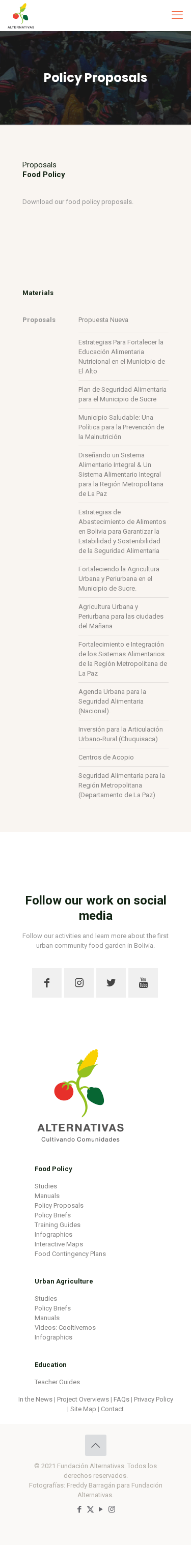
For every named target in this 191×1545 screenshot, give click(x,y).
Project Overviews (83, 1399)
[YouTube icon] (101, 1509)
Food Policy (53, 1169)
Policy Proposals (59, 1205)
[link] (80, 1090)
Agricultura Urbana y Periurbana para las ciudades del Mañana (120, 616)
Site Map (83, 1409)
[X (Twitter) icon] (90, 1509)
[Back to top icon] (95, 1445)
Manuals (47, 1196)
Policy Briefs (53, 1215)
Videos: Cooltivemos (65, 1327)
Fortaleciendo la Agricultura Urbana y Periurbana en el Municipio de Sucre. (118, 578)
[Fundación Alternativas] (21, 15)
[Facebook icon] (80, 1509)
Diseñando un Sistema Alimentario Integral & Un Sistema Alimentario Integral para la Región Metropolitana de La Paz (120, 474)
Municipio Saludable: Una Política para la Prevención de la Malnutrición (121, 427)
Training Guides (57, 1225)
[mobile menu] (177, 15)
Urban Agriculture (64, 1281)
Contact (112, 1409)
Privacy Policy (153, 1399)
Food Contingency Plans (70, 1254)
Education (51, 1364)
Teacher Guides (57, 1382)
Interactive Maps (59, 1244)
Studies (46, 1186)
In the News (35, 1399)
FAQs (121, 1399)
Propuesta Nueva (103, 320)
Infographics (53, 1234)
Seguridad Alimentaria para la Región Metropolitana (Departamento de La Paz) (121, 785)
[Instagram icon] (112, 1509)
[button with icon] (47, 983)
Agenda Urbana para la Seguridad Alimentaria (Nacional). (112, 701)
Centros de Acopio (106, 757)
